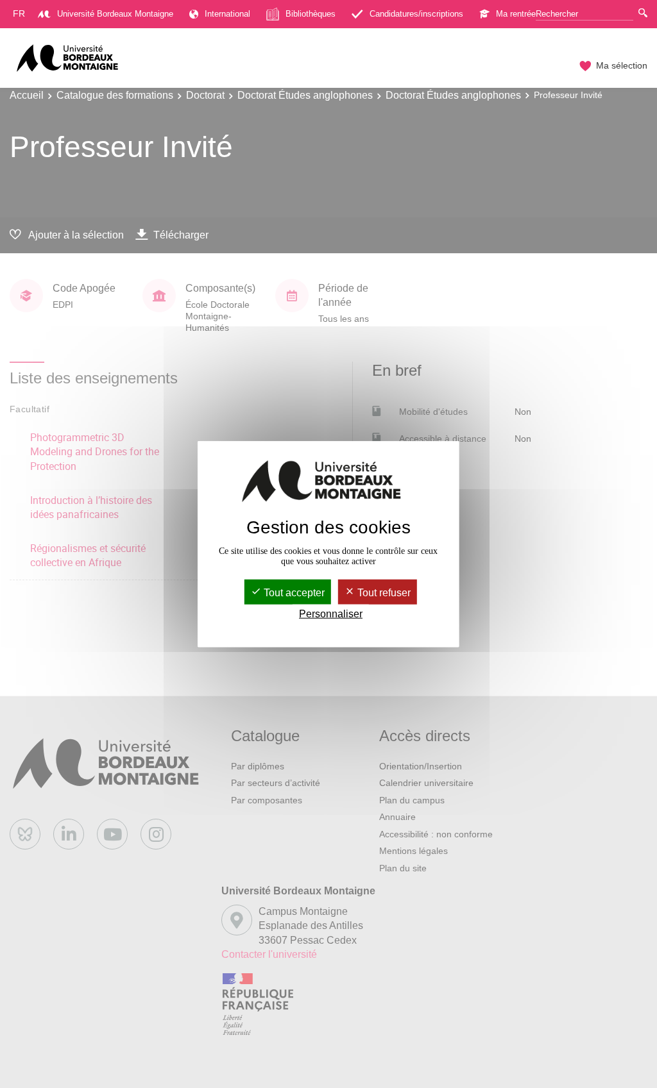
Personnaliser (331, 613)
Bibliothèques (311, 14)
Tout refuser (383, 592)
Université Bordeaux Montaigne (115, 14)
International (227, 14)
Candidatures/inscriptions (416, 14)
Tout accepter (293, 592)
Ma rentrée (516, 14)
